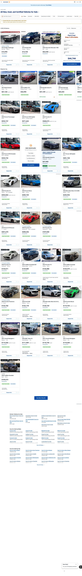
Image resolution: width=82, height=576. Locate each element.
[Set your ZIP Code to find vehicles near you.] (38, 12)
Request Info (9, 64)
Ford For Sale (13, 430)
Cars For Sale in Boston (47, 450)
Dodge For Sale (29, 438)
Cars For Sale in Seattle (31, 454)
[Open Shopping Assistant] (80, 567)
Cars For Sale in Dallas (15, 454)
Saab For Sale (60, 441)
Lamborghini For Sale (46, 441)
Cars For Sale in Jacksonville (48, 454)
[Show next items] (79, 16)
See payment (4, 53)
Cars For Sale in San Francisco (32, 450)
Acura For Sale (29, 441)
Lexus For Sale (29, 430)
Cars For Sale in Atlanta (15, 461)
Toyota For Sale (13, 438)
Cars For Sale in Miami (15, 450)
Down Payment (66, 48)
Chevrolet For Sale (14, 434)
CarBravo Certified (5, 46)
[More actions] (18, 65)
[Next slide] (79, 85)
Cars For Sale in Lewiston (63, 457)
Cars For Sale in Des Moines (63, 454)
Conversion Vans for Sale (31, 415)
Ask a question (30, 165)
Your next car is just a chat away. (41, 5)
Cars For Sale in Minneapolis (32, 457)
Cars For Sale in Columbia (63, 461)
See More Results (41, 398)
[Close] (76, 564)
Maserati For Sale (45, 430)
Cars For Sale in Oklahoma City (49, 457)
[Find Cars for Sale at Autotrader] (6, 2)
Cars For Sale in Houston (15, 457)
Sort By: (69, 28)
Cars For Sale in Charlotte (31, 461)
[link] (4, 56)
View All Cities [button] (40, 464)
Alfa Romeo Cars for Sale (47, 424)
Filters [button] (24, 16)
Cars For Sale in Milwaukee (48, 461)
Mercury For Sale (61, 430)
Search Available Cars (72, 64)
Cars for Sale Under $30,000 (63, 419)
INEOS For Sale (45, 438)
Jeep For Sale (13, 441)
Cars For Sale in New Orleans (64, 450)
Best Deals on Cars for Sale (63, 423)
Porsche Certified (26, 226)
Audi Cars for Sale (61, 415)
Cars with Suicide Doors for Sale (49, 421)
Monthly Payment (67, 40)
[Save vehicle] (18, 33)
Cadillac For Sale (29, 434)
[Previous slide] (2, 85)
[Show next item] (58, 144)
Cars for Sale (3, 9)
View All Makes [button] (40, 445)
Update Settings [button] (77, 60)
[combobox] (10, 16)
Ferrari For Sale (45, 434)
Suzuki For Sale (61, 438)
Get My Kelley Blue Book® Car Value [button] (72, 55)
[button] (74, 1)
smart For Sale (60, 434)
